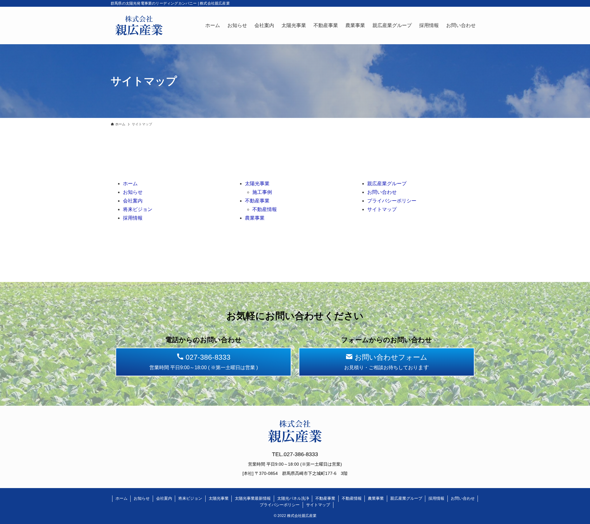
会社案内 (133, 200)
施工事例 (262, 192)
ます (386, 362)
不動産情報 (264, 209)
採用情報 (133, 218)
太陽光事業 (257, 183)
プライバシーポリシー (391, 200)
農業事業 (255, 218)
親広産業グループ (387, 183)
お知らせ (133, 192)
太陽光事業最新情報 (253, 498)
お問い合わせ (382, 192)
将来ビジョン (137, 209)
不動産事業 (257, 200)
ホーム (130, 183)
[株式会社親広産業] (139, 25)
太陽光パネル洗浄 (293, 498)
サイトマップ (382, 209)
